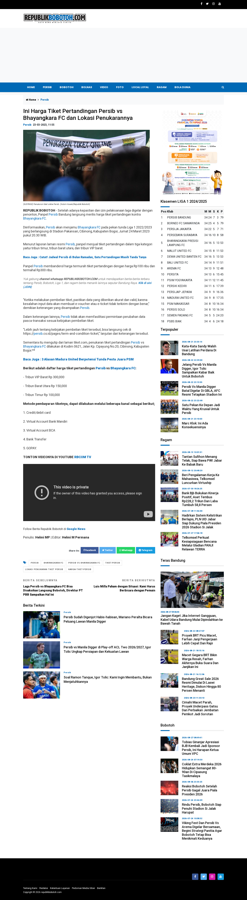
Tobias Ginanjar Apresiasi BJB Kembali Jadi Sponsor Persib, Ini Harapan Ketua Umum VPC (201, 748)
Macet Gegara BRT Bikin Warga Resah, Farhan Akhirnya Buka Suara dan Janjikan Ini (200, 661)
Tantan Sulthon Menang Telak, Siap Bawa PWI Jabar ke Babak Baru (202, 460)
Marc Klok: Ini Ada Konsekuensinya (195, 425)
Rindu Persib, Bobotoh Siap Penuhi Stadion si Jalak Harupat (201, 808)
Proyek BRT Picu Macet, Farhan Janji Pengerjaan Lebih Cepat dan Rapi (199, 639)
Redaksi (43, 888)
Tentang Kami (30, 888)
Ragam (162, 87)
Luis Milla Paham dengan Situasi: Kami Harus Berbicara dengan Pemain (124, 585)
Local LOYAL (140, 87)
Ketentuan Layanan (60, 888)
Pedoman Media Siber (83, 888)
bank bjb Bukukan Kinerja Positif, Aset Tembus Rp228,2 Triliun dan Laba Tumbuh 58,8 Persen (200, 499)
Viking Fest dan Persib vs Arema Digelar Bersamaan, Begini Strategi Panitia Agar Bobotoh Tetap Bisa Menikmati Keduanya (202, 830)
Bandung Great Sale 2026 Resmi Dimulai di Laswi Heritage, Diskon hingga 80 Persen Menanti (201, 684)
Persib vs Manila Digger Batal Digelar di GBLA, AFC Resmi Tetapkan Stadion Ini (202, 390)
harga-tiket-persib (79, 569)
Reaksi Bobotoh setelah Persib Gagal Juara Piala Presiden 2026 (199, 790)
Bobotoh (66, 87)
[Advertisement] (123, 55)
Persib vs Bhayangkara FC (84, 563)
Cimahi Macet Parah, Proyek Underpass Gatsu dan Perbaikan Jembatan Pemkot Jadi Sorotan (200, 708)
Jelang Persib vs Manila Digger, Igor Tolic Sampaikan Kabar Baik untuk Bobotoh (199, 370)
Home (31, 87)
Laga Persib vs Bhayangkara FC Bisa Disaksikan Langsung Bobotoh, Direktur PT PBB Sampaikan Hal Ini (53, 587)
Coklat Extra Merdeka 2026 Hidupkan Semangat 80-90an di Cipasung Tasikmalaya (202, 770)
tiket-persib (112, 563)
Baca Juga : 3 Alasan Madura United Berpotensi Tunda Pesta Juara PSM (78, 359)
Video (104, 87)
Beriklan (101, 888)
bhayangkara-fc (53, 563)
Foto (120, 87)
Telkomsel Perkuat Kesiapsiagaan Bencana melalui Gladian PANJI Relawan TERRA (199, 543)
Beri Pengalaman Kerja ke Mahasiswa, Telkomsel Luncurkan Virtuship (200, 479)
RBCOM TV (82, 457)
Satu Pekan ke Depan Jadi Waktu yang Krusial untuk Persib (201, 409)
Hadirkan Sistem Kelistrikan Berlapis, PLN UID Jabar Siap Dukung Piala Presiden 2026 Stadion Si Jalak (202, 521)
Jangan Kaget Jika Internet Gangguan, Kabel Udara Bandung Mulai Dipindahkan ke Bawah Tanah (192, 619)
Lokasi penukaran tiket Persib (44, 569)
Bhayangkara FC (34, 218)
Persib (47, 87)
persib (38, 333)
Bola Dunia (182, 87)
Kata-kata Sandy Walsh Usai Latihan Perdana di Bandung (199, 350)
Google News (76, 529)
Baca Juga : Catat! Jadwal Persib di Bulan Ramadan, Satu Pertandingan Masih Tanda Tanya (84, 257)
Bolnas (86, 87)
